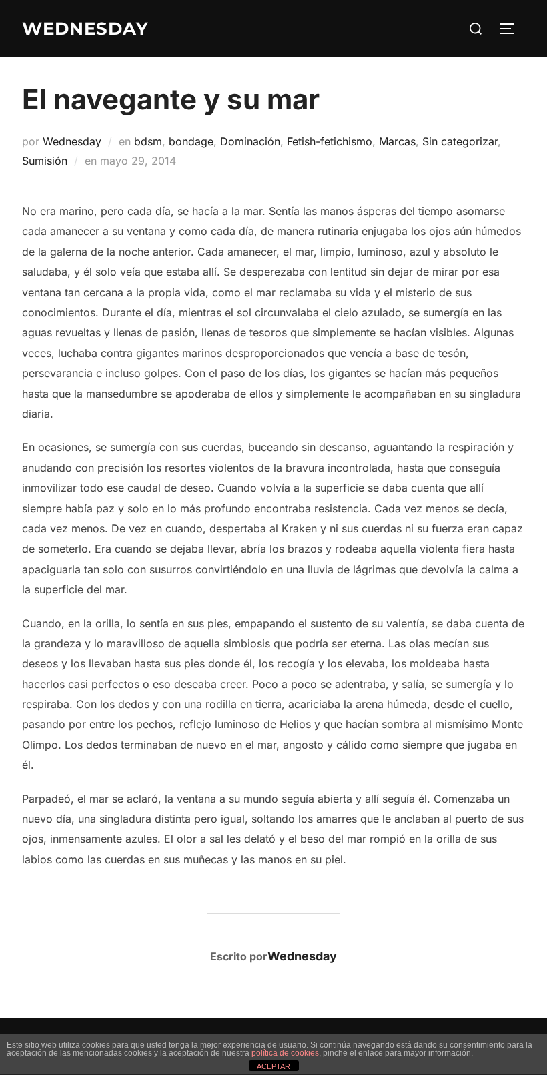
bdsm (148, 141)
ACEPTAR (273, 1066)
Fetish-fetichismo (329, 141)
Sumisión (44, 160)
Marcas (397, 141)
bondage (191, 141)
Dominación (250, 141)
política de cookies (285, 1053)
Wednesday (72, 141)
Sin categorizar (460, 141)
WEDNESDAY (85, 28)
